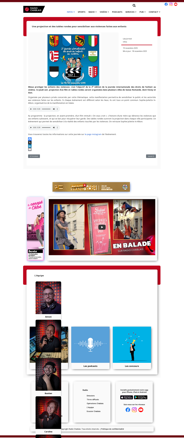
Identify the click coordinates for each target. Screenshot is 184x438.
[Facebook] (92, 139)
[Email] (92, 149)
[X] (92, 142)
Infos (125, 42)
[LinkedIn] (92, 146)
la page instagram (93, 134)
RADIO (91, 12)
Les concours (132, 366)
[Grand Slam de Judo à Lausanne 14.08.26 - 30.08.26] (91, 187)
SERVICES (129, 12)
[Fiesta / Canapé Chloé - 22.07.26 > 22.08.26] (36, 229)
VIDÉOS (103, 12)
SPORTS (81, 12)
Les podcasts (90, 366)
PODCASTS (117, 12)
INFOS (70, 12)
